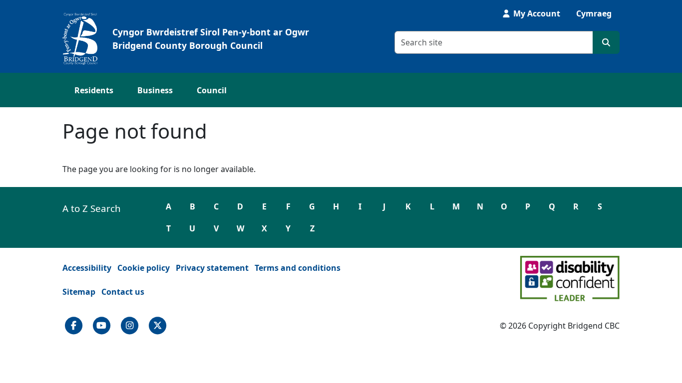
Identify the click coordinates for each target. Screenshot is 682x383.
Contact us (122, 291)
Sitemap (78, 291)
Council (212, 90)
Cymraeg (594, 13)
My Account (535, 13)
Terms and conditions (298, 267)
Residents (93, 90)
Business (155, 90)
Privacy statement (212, 267)
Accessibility (86, 267)
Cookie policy (143, 267)
